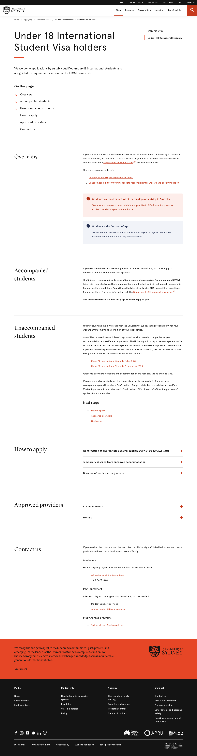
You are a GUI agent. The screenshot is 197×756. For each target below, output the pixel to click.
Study (118, 10)
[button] (192, 10)
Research (129, 10)
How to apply (28, 115)
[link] (121, 2)
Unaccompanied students (37, 108)
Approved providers (33, 122)
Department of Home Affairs (118, 162)
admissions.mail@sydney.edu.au (107, 575)
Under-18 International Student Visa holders (165, 38)
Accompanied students (35, 101)
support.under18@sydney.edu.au (108, 609)
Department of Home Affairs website (152, 292)
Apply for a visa (155, 31)
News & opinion (174, 10)
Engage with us (144, 10)
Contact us (27, 129)
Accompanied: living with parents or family (111, 177)
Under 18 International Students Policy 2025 (114, 361)
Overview (26, 94)
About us (159, 10)
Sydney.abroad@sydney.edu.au (107, 625)
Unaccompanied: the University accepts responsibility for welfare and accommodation (134, 182)
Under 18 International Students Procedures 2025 (117, 366)
